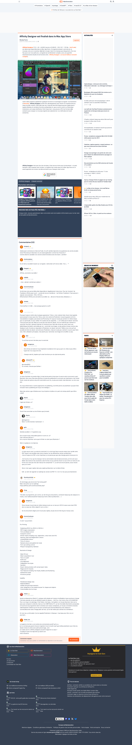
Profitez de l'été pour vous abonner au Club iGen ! (67, 10)
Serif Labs (73, 47)
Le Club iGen (14, 650)
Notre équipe (85, 727)
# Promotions (39, 5)
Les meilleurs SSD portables (46, 685)
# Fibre (70, 5)
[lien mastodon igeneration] (66, 719)
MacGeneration (38, 650)
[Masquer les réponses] (20, 351)
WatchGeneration (39, 655)
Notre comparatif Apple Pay (17, 688)
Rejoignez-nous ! (96, 675)
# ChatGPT (63, 5)
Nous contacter (105, 727)
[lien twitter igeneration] (72, 719)
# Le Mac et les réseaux (90, 5)
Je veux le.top (11, 660)
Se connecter (74, 639)
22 (37, 41)
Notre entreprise (95, 727)
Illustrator (26, 103)
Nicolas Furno (24, 40)
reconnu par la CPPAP (53, 732)
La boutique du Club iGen (14, 664)
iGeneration (14, 655)
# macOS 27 (77, 5)
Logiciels (76, 40)
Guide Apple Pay (72, 688)
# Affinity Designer (24, 181)
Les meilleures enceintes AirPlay (18, 685)
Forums (9, 659)
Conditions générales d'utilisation (42, 727)
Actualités (88, 35)
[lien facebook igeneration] (69, 719)
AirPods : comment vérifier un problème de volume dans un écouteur (87, 685)
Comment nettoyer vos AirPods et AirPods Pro (80, 687)
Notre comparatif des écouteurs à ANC (49, 688)
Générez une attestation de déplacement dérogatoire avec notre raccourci (89, 696)
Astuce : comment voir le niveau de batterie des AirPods (83, 692)
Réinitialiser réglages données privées (66, 734)
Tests (86, 336)
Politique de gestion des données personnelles (66, 727)
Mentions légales (27, 727)
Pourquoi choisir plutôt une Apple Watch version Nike (82, 690)
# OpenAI (47, 5)
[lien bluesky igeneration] (76, 719)
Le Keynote (10, 662)
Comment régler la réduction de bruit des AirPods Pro (82, 694)
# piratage (55, 5)
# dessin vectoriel (37, 181)
